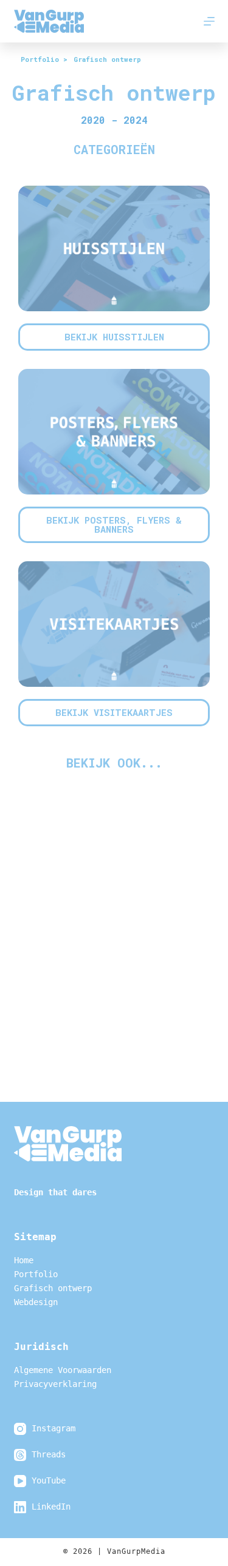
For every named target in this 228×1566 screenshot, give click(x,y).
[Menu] (209, 21)
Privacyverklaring (55, 1384)
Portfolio (36, 1274)
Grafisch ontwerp (53, 1288)
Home (23, 1260)
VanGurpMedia (136, 1551)
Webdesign (36, 1302)
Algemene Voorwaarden (62, 1370)
